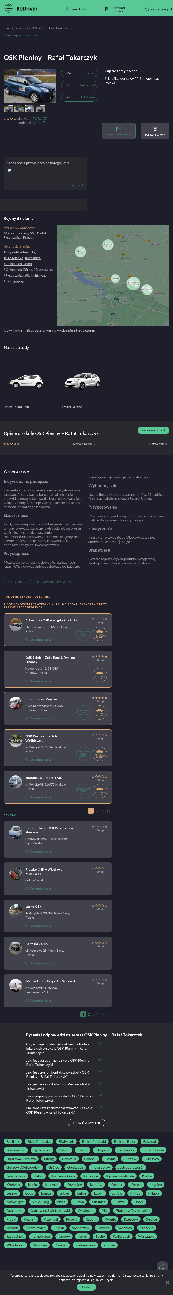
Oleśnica (98, 1202)
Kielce (147, 1176)
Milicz (135, 1193)
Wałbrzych (121, 1236)
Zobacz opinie (39, 120)
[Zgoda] (167, 1282)
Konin (32, 1185)
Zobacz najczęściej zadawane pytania (37, 582)
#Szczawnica (14, 275)
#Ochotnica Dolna (18, 263)
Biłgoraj (149, 1141)
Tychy (100, 1236)
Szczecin (146, 1228)
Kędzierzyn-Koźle (120, 1176)
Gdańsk (90, 1159)
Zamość (61, 1245)
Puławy (71, 1219)
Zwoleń (109, 1245)
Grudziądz (75, 1167)
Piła (105, 1210)
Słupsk (59, 1228)
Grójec (53, 1167)
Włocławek (15, 1245)
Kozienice (74, 1185)
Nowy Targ (40, 1202)
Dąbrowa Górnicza (21, 1159)
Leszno (11, 1193)
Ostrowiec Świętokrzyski (50, 1210)
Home (7, 28)
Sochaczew (80, 1228)
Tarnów (64, 1236)
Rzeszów (131, 1219)
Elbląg (49, 1159)
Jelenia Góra (15, 1176)
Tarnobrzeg (41, 1236)
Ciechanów (125, 1150)
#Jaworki (27, 252)
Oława (78, 1202)
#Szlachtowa (35, 275)
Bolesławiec (15, 1150)
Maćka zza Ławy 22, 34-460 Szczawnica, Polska (25, 235)
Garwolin (69, 1159)
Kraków (96, 1185)
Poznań (29, 1219)
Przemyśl (50, 1219)
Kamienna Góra (63, 1176)
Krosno (136, 1185)
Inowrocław (100, 1167)
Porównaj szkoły (155, 134)
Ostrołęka (14, 1210)
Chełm (82, 1150)
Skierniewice (36, 1228)
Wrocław (39, 1245)
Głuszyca (151, 1159)
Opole (138, 1202)
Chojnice (102, 1150)
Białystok (66, 1141)
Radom (91, 1219)
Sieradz (12, 1228)
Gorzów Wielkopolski (23, 1167)
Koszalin (51, 1185)
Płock (11, 1219)
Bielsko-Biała (124, 1141)
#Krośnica (33, 258)
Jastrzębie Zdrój (130, 1167)
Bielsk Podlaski (94, 1141)
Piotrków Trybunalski (133, 1210)
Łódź (29, 1193)
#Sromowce (43, 269)
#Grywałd (11, 252)
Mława (153, 1193)
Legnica (156, 1185)
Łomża (46, 1193)
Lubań (64, 1193)
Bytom (64, 1150)
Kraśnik (116, 1185)
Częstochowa (153, 1150)
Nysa (61, 1202)
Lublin (98, 1193)
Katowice (90, 1176)
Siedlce (151, 1219)
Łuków (117, 1193)
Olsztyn (120, 1202)
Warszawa (146, 1236)
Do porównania (40, 639)
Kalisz (38, 1176)
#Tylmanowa (14, 281)
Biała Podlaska (39, 1141)
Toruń (82, 1236)
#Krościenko (13, 258)
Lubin (81, 1193)
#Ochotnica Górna (18, 269)
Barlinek (12, 1141)
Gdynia (110, 1159)
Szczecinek (15, 1236)
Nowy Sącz (15, 1202)
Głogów (130, 1159)
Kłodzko (13, 1185)
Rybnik (110, 1219)
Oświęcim (85, 1210)
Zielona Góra (85, 1245)
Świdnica (125, 1228)
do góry (162, 1268)
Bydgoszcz (42, 1150)
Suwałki (104, 1228)
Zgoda (86, 1286)
